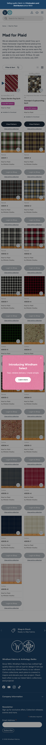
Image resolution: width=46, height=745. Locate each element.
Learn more (23, 380)
